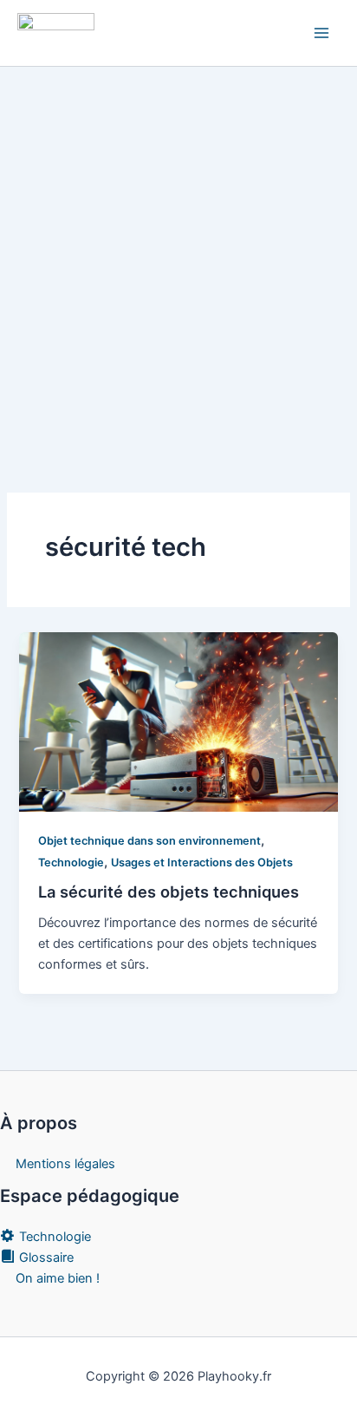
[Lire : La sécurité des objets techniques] (178, 720)
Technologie (71, 862)
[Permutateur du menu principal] (321, 33)
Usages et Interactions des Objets (202, 862)
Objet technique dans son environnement (149, 840)
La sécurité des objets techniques (168, 891)
